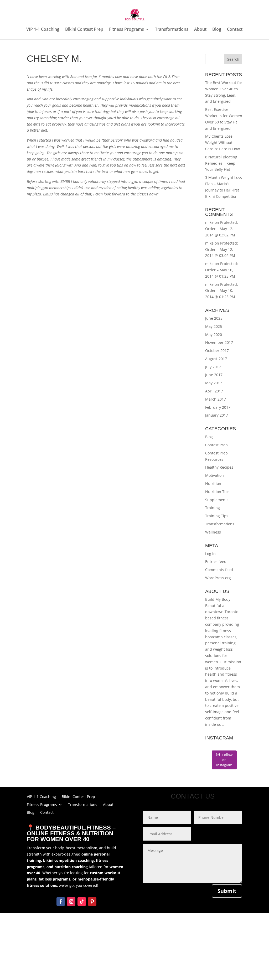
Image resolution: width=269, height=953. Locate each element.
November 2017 (219, 342)
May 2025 (213, 326)
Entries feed (215, 561)
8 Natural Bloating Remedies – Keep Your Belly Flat (221, 163)
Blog (216, 29)
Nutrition (213, 483)
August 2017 (216, 358)
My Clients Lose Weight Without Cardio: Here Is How (222, 142)
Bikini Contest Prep (84, 29)
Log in (210, 553)
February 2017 (217, 407)
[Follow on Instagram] (71, 901)
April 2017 (214, 391)
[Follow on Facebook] (60, 901)
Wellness (213, 532)
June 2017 (214, 374)
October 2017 (217, 350)
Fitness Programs (126, 29)
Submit (227, 890)
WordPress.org (218, 577)
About (200, 29)
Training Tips (216, 515)
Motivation (214, 475)
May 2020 (213, 334)
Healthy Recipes (219, 467)
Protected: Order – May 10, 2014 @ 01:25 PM (221, 270)
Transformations (171, 29)
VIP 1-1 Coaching (42, 29)
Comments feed (219, 569)
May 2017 (213, 382)
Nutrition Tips (217, 491)
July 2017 (213, 366)
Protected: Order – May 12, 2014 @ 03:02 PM (221, 228)
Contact (234, 29)
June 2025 (214, 318)
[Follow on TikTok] (81, 901)
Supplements (217, 499)
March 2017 (215, 399)
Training (212, 507)
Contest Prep (216, 444)
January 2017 (216, 415)
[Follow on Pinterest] (92, 901)
